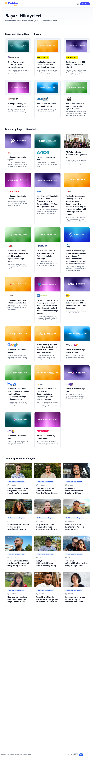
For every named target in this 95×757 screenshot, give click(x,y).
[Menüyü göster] (77, 3)
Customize (69, 754)
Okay (81, 754)
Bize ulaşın (85, 4)
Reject (75, 754)
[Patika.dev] (11, 4)
